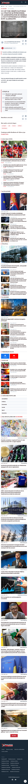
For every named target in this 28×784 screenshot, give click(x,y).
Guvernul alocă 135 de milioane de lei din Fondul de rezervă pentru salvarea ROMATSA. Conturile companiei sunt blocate (13, 519)
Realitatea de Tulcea (14, 765)
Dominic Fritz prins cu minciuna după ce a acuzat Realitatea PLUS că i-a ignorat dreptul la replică (18, 293)
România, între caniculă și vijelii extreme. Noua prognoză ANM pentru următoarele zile (15, 165)
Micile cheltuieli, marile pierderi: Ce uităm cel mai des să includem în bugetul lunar (15, 109)
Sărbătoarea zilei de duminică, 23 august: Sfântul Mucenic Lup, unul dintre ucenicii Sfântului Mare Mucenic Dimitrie (13, 184)
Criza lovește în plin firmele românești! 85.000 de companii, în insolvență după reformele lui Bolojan (18, 346)
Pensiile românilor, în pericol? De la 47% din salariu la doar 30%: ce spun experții (13, 440)
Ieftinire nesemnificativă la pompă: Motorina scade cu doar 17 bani (14, 98)
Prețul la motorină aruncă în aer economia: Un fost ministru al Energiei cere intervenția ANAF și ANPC (14, 705)
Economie (10, 6)
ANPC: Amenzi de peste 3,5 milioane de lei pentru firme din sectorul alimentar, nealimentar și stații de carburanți (12, 492)
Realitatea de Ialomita (16, 769)
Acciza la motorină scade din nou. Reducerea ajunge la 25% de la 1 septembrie (13, 466)
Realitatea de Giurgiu (5, 765)
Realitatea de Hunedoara (14, 771)
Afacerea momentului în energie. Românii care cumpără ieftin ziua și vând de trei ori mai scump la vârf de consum (14, 546)
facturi (14, 125)
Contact (3, 749)
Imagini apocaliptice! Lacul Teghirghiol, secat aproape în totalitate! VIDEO (17, 233)
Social (2, 162)
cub (9, 125)
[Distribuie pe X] (26, 44)
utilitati (19, 125)
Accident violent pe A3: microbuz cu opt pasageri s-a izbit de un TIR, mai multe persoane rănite (13, 171)
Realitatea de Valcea (14, 42)
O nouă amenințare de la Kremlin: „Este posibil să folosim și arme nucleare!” (13, 266)
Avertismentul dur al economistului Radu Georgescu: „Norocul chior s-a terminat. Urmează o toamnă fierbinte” (15, 103)
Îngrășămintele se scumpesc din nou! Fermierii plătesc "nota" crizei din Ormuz (14, 731)
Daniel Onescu (24, 569)
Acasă (3, 6)
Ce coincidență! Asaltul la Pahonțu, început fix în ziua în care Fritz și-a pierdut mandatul (18, 227)
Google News (4, 134)
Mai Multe (14, 735)
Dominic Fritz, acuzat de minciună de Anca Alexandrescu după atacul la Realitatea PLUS (18, 287)
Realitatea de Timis (5, 771)
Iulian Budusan (23, 542)
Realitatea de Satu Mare (6, 767)
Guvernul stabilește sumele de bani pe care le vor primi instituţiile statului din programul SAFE (13, 678)
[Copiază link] (23, 41)
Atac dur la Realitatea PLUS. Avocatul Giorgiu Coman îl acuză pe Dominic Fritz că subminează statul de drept (18, 280)
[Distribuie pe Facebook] (26, 41)
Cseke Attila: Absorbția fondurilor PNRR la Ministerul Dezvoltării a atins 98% (12, 572)
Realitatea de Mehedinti (14, 763)
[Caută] (21, 2)
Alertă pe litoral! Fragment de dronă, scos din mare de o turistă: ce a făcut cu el (18, 240)
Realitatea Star (19, 759)
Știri (6, 6)
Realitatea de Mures (14, 761)
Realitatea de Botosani (16, 767)
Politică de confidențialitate (19, 749)
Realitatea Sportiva (11, 759)
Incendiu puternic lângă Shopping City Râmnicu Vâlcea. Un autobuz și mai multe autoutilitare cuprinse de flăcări (13, 177)
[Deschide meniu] (25, 2)
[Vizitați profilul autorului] (2, 42)
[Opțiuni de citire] (25, 781)
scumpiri (4, 125)
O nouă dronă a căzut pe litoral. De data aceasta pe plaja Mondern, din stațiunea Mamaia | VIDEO (18, 220)
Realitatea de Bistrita (5, 761)
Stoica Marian (24, 488)
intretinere (4, 128)
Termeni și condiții (9, 749)
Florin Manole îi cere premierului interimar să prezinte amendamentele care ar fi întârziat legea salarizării (13, 624)
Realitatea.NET (4, 759)
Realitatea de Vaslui (5, 763)
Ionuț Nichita (24, 463)
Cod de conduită (5, 751)
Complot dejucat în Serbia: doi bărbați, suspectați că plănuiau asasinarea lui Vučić (13, 214)
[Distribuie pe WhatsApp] (23, 44)
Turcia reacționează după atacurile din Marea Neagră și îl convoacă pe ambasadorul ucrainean (18, 273)
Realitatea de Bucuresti (6, 769)
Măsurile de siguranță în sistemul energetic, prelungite (13, 94)
